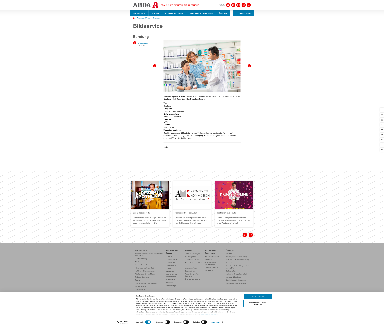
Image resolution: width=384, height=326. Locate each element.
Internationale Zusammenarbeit (236, 283)
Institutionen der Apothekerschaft (236, 274)
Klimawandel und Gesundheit (144, 268)
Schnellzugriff (245, 13)
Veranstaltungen (171, 286)
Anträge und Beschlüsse (233, 277)
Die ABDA (229, 254)
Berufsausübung (140, 289)
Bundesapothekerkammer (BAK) (236, 257)
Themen (155, 13)
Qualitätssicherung (141, 259)
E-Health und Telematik (192, 260)
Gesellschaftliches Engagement (236, 280)
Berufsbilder (208, 259)
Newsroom (169, 256)
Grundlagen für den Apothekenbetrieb (210, 263)
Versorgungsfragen (191, 268)
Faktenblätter (170, 271)
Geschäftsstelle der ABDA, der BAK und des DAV (237, 267)
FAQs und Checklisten (142, 277)
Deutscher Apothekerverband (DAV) (237, 260)
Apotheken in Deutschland (201, 13)
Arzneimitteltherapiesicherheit (193, 264)
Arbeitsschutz (139, 262)
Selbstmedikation (190, 271)
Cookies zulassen (258, 297)
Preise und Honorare (211, 267)
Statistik (168, 268)
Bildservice (156, 18)
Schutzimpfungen (140, 286)
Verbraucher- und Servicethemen (171, 275)
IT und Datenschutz (141, 265)
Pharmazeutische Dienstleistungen (146, 283)
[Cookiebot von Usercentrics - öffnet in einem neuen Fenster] (122, 322)
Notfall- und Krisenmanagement (145, 271)
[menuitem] (143, 17)
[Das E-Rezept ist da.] (150, 204)
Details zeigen (215, 322)
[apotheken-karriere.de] (234, 204)
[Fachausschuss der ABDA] (192, 204)
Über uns (223, 13)
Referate (137, 280)
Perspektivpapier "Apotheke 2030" (192, 275)
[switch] (167, 322)
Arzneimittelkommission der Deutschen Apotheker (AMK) (149, 255)
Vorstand (229, 263)
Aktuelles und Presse (174, 13)
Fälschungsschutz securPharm (145, 274)
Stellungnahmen (171, 265)
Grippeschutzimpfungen (192, 279)
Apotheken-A (208, 270)
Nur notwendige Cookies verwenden (257, 303)
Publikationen (170, 279)
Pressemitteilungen (172, 259)
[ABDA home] (134, 18)
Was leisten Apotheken (211, 256)
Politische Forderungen (192, 254)
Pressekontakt (170, 262)
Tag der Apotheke (190, 257)
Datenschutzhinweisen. (209, 314)
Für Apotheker (139, 13)
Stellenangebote (231, 271)
